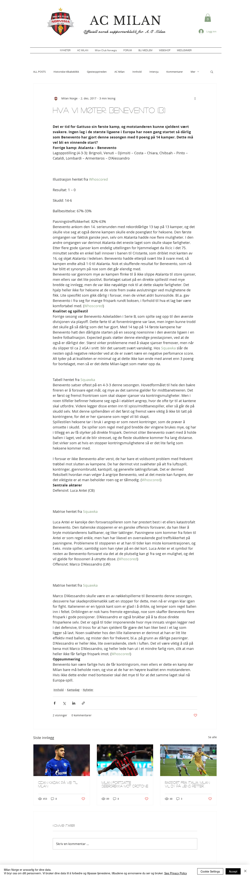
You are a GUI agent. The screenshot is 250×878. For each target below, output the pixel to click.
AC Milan (119, 71)
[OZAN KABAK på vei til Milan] (61, 760)
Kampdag (73, 690)
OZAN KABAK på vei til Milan (58, 784)
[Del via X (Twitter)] (64, 703)
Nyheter (88, 690)
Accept (233, 871)
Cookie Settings (210, 871)
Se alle (212, 737)
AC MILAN (126, 20)
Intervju (154, 71)
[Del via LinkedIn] (74, 703)
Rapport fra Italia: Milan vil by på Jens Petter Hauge (187, 784)
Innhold (137, 71)
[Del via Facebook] (54, 703)
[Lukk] (245, 871)
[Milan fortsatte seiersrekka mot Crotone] (125, 760)
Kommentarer (174, 71)
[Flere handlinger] (195, 98)
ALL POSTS (39, 71)
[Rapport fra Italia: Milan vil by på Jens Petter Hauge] (188, 760)
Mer (193, 71)
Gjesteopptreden (97, 71)
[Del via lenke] (83, 703)
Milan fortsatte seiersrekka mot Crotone (125, 784)
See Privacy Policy (175, 873)
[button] (207, 18)
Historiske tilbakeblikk (66, 71)
